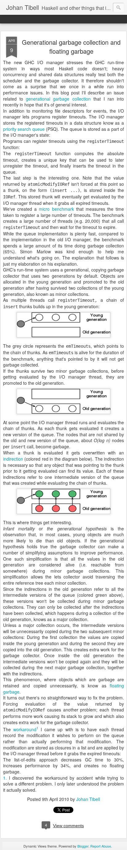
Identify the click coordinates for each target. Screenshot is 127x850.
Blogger (82, 846)
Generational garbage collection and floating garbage (71, 47)
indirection (13, 459)
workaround (24, 729)
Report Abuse (100, 846)
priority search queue (24, 129)
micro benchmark (56, 209)
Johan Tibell (88, 799)
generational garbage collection (58, 99)
